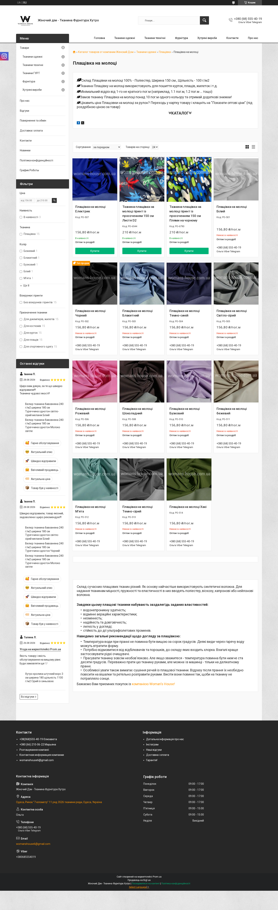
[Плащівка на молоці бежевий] (236, 381)
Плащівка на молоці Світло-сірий (232, 313)
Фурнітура (181, 37)
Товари (24, 47)
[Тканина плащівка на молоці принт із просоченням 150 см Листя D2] (142, 179)
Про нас (253, 37)
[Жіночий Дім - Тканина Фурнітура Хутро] (25, 20)
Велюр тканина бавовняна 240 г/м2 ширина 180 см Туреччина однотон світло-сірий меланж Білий (44, 409)
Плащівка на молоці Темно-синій (184, 313)
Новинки (25, 150)
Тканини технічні (154, 37)
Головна (99, 37)
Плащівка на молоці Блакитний (137, 313)
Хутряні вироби (207, 37)
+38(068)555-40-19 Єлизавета (38, 739)
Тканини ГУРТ (31, 73)
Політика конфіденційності (36, 160)
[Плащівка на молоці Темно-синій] (189, 283)
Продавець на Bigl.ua (139, 880)
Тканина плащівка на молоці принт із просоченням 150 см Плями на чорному (185, 213)
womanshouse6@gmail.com (36, 760)
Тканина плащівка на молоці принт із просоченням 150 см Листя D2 (138, 213)
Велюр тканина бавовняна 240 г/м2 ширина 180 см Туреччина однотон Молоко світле (44, 425)
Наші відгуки (154, 749)
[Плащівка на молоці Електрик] (94, 179)
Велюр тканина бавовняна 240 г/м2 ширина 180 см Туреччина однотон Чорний (44, 547)
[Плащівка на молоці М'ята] (94, 479)
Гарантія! (151, 760)
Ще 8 (26, 285)
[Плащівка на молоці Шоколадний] (142, 381)
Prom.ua (157, 876)
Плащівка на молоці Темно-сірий (137, 509)
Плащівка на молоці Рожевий (90, 411)
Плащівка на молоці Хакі (187, 507)
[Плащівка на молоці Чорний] (94, 283)
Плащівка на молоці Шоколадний (137, 411)
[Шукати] (204, 20)
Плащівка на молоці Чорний (90, 313)
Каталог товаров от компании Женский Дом (106, 52)
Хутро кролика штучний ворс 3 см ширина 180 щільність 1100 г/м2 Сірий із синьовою (44, 677)
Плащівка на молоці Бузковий (184, 411)
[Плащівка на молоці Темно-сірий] (142, 479)
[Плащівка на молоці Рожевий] (94, 381)
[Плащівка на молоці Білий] (236, 179)
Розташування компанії (34, 749)
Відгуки (24, 110)
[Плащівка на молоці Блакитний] (142, 283)
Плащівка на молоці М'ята (90, 509)
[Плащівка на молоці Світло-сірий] (236, 283)
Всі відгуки (27, 696)
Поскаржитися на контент (146, 883)
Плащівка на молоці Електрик (90, 209)
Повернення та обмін (33, 120)
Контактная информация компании (41, 754)
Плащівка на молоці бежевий (232, 411)
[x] (82, 123)
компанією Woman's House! (153, 684)
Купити (94, 250)
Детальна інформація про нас (165, 739)
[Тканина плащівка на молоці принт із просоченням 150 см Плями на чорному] (189, 179)
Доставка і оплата (31, 130)
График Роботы (29, 170)
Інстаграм (152, 744)
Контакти (232, 37)
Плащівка (165, 52)
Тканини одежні (124, 37)
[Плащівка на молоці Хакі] (189, 479)
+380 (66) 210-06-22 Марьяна (37, 744)
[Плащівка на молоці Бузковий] (189, 381)
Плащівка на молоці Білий (232, 209)
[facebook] (78, 123)
